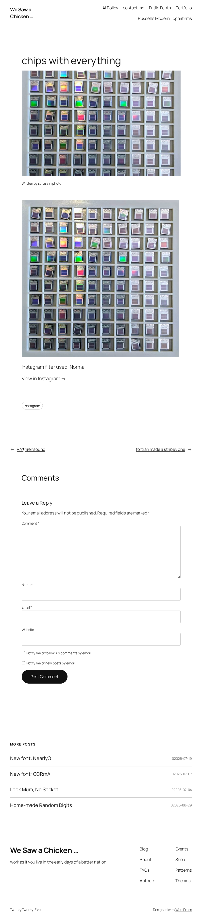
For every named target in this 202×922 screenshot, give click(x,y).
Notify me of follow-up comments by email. (58, 653)
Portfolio (184, 8)
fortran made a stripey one (160, 449)
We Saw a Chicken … (21, 13)
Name (27, 584)
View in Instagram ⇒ (44, 378)
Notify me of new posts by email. (50, 663)
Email (27, 607)
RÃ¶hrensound (31, 449)
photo (56, 183)
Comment (30, 523)
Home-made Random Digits (41, 805)
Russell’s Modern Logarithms (165, 18)
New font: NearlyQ (30, 758)
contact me (133, 8)
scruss (43, 183)
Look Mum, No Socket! (35, 789)
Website (28, 629)
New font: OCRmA (30, 774)
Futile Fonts (160, 8)
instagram (32, 405)
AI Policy (110, 8)
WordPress (183, 909)
